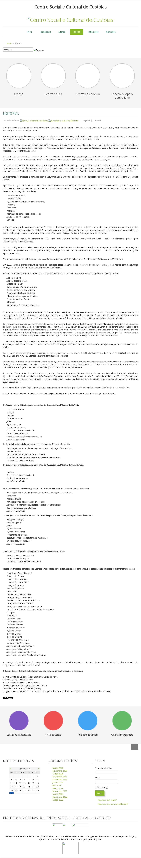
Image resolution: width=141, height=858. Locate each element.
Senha (97, 777)
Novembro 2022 (59, 797)
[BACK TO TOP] (134, 747)
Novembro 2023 (59, 791)
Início (29, 31)
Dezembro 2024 (59, 776)
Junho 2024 (57, 782)
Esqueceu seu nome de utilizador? (113, 804)
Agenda (62, 31)
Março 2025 (57, 773)
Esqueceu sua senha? (107, 800)
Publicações (93, 31)
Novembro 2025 (59, 770)
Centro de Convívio (88, 94)
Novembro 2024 (59, 779)
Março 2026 (57, 768)
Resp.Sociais (45, 31)
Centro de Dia (53, 94)
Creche (18, 94)
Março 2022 (57, 799)
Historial (76, 31)
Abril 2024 (56, 785)
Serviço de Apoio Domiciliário (122, 95)
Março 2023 (57, 794)
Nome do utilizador (103, 768)
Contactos (111, 31)
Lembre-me (100, 787)
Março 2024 (57, 788)
